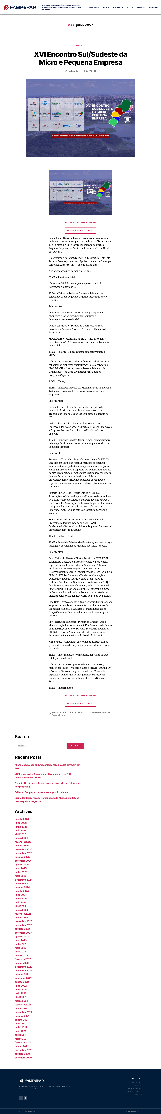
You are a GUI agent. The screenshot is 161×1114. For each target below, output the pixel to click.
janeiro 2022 (22, 1008)
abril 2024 (20, 906)
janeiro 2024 (22, 917)
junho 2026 (21, 826)
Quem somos (94, 7)
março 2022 (21, 1001)
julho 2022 (21, 985)
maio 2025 (20, 876)
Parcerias (117, 7)
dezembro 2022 (23, 966)
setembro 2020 (23, 1057)
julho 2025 (21, 868)
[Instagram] (25, 1098)
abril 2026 (20, 834)
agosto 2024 (22, 891)
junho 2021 (21, 1027)
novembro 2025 (23, 853)
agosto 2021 (21, 1019)
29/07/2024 (91, 71)
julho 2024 (21, 895)
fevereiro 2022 (23, 1004)
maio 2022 (20, 993)
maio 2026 (21, 830)
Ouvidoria (141, 7)
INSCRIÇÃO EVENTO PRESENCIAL (80, 223)
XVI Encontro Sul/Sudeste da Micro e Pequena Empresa (80, 58)
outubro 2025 (22, 857)
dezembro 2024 (23, 879)
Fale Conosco (154, 7)
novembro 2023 (23, 925)
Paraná (70, 712)
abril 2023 (20, 951)
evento (55, 712)
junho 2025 (21, 872)
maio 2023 (20, 948)
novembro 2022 (23, 970)
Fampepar (62, 712)
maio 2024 (21, 902)
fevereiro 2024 (23, 913)
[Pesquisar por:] (40, 746)
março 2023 (21, 955)
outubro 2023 (22, 929)
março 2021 (21, 1038)
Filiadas (106, 7)
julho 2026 (21, 823)
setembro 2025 (23, 860)
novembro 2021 (23, 1012)
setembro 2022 (23, 978)
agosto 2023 (22, 936)
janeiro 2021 (21, 1046)
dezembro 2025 (23, 849)
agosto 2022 (22, 982)
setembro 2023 (23, 932)
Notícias (130, 7)
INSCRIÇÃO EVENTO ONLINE (80, 230)
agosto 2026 (22, 819)
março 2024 (21, 910)
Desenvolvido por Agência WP (134, 1111)
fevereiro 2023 (23, 959)
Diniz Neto (75, 71)
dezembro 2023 (23, 921)
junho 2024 (21, 898)
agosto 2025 (22, 864)
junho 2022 (21, 989)
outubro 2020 (22, 1054)
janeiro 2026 (22, 845)
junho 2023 (21, 944)
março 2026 (21, 838)
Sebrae (77, 712)
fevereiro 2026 (23, 842)
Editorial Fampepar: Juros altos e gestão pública (41, 792)
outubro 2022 (22, 974)
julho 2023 (21, 940)
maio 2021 (20, 1031)
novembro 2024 (23, 883)
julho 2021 (20, 1023)
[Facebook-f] (21, 1098)
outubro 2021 (22, 1016)
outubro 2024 (22, 887)
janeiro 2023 (22, 963)
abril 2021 (20, 1035)
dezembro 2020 (23, 1050)
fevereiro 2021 (23, 1042)
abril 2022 (20, 997)
